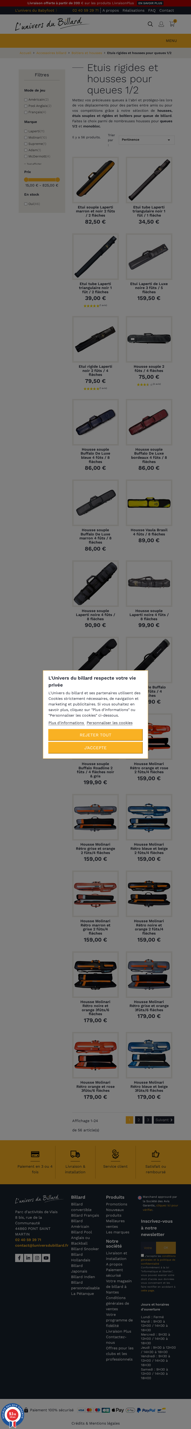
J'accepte (95, 747)
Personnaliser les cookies (110, 723)
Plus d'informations (66, 723)
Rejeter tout (95, 734)
